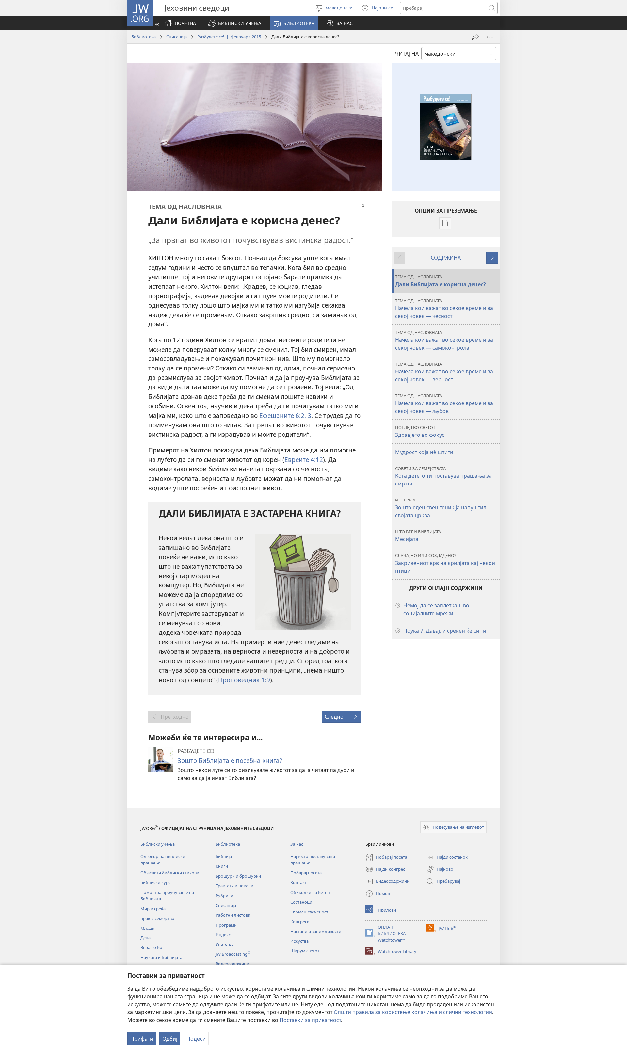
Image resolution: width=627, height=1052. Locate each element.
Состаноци (301, 902)
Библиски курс (155, 882)
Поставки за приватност (310, 1020)
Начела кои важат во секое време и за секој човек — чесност (444, 309)
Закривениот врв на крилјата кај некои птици (445, 563)
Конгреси (300, 922)
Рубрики (224, 895)
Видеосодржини (232, 964)
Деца (145, 938)
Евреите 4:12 (303, 459)
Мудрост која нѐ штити (424, 452)
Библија (224, 856)
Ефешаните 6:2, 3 (285, 415)
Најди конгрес (385, 869)
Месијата (418, 536)
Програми (226, 925)
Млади (147, 928)
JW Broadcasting (233, 954)
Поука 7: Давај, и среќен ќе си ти (444, 630)
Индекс (223, 935)
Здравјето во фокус (419, 431)
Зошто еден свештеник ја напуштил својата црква (440, 508)
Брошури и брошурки (238, 876)
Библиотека (143, 37)
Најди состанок (447, 857)
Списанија (176, 37)
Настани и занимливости (315, 931)
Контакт (298, 882)
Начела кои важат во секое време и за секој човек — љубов (444, 404)
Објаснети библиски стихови (169, 873)
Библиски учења (157, 844)
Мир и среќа (153, 909)
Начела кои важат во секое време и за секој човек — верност (444, 372)
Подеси (196, 1038)
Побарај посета (306, 873)
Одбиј (169, 1038)
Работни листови (233, 915)
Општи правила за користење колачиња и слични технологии (413, 1012)
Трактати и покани (234, 886)
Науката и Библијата (161, 957)
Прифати (141, 1038)
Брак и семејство (157, 918)
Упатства (224, 944)
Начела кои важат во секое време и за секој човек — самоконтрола (444, 340)
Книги (222, 866)
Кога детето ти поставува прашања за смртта (443, 476)
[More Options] (490, 36)
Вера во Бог (152, 947)
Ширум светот (304, 951)
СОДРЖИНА (446, 257)
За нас (296, 844)
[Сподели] (475, 36)
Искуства (299, 941)
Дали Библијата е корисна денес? (440, 281)
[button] (234, 23)
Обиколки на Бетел (310, 892)
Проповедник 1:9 (244, 679)
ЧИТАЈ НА (407, 53)
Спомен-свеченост (309, 912)
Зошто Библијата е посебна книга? (230, 760)
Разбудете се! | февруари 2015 (229, 37)
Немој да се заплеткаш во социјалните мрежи (436, 609)
